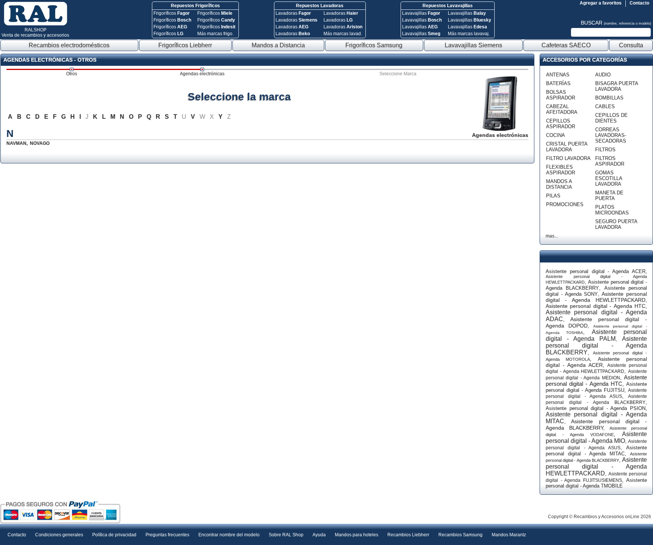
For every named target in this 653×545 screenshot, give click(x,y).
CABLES (605, 106)
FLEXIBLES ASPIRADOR (560, 169)
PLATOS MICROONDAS (612, 210)
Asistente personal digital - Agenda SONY (596, 291)
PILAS (553, 196)
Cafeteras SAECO (566, 45)
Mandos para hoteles (356, 534)
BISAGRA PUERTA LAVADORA (616, 86)
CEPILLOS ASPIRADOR (560, 123)
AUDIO (603, 75)
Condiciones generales (59, 534)
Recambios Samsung (460, 534)
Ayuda (319, 534)
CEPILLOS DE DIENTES (611, 118)
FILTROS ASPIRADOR (609, 161)
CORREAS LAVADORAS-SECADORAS (610, 135)
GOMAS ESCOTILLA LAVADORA (608, 178)
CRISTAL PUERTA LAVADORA (566, 146)
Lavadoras (293, 13)
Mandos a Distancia (278, 45)
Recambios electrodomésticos (69, 45)
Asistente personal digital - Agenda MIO (596, 437)
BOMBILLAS (609, 98)
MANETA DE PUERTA (609, 195)
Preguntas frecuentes (167, 534)
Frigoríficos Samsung (373, 45)
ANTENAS (557, 75)
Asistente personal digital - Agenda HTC (595, 306)
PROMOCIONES (564, 204)
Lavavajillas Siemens (473, 45)
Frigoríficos (171, 13)
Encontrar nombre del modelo (229, 534)
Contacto (639, 3)
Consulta (631, 45)
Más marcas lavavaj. (469, 33)
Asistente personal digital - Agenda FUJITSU (596, 387)
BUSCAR (616, 23)
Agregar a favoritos (601, 3)
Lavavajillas (421, 13)
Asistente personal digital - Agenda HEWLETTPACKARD (596, 297)
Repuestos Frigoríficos (195, 5)
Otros (71, 73)
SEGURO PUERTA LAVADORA (616, 224)
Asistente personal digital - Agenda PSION (595, 408)
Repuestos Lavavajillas (447, 5)
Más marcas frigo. (215, 33)
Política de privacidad (114, 534)
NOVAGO (40, 143)
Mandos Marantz (509, 534)
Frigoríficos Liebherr (185, 45)
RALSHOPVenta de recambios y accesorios (35, 32)
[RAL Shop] (35, 24)
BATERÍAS (558, 83)
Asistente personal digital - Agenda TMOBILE (596, 483)
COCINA (555, 135)
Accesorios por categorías (585, 60)
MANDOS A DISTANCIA (559, 184)
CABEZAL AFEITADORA (561, 109)
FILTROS (605, 149)
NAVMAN (16, 143)
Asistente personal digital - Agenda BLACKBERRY (596, 285)
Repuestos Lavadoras (320, 5)
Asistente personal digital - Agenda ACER (595, 271)
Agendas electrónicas (202, 73)
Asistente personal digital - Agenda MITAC (596, 450)
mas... (552, 236)
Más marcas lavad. (342, 33)
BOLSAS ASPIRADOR (560, 95)
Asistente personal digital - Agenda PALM (596, 335)
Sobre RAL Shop (286, 534)
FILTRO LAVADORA (568, 158)
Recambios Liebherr (408, 534)
